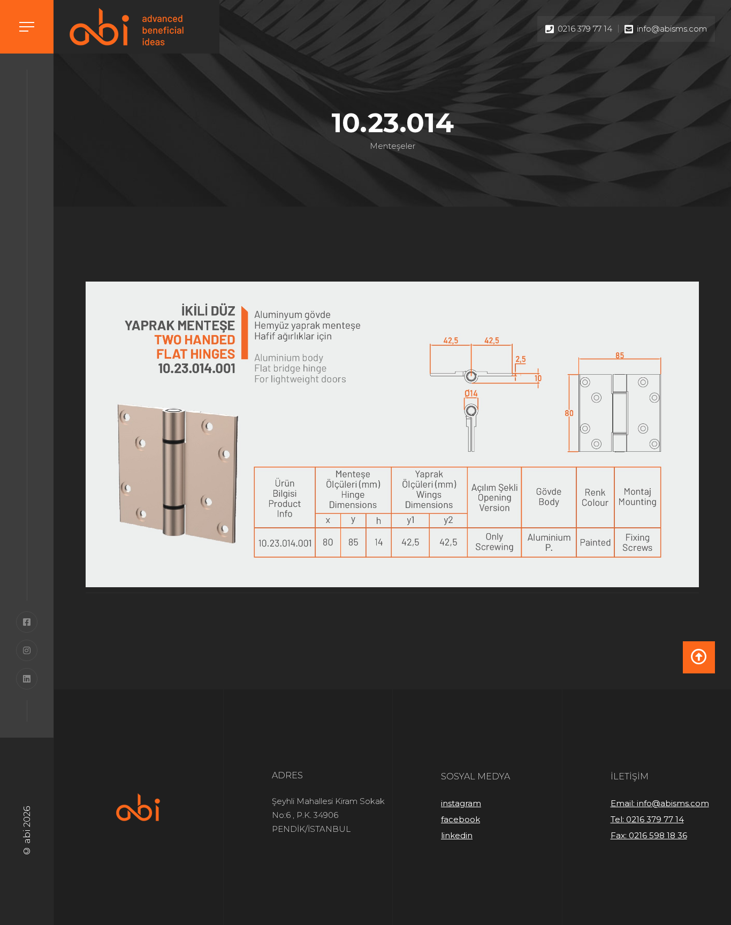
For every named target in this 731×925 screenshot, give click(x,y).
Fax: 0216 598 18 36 (649, 835)
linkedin (457, 835)
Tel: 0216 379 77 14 (647, 819)
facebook (460, 819)
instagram (461, 803)
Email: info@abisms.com (660, 803)
